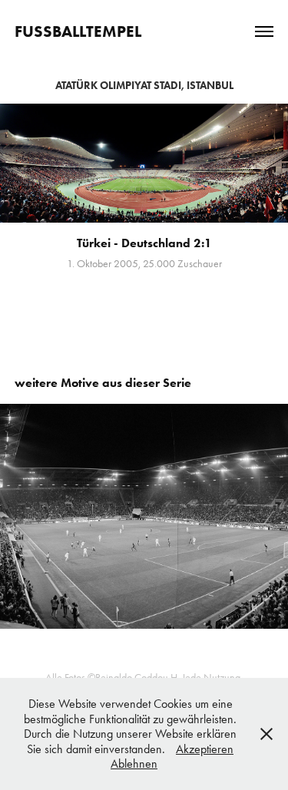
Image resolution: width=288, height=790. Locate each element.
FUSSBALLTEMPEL (78, 31)
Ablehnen (134, 763)
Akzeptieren (204, 749)
